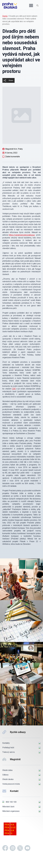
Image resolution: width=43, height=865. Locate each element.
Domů (4, 16)
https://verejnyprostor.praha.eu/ (22, 235)
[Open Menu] (31, 5)
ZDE (14, 389)
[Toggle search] (37, 5)
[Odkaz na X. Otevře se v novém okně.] (20, 848)
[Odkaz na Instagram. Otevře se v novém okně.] (13, 848)
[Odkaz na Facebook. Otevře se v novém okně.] (5, 848)
